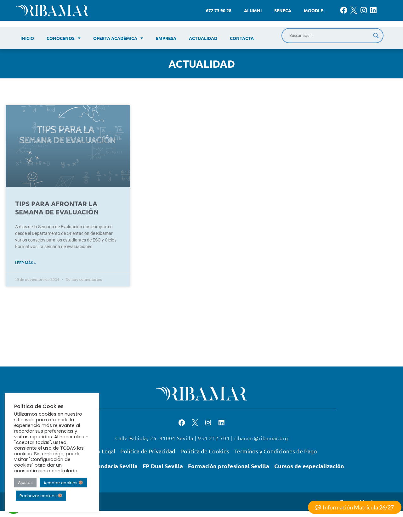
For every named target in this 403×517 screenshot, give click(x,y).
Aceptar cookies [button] (60, 483)
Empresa (166, 38)
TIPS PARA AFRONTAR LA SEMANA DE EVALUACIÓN (57, 207)
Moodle (313, 10)
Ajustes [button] (25, 483)
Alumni (253, 10)
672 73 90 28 (218, 10)
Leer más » (25, 263)
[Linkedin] (373, 10)
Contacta (242, 38)
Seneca (282, 10)
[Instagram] (363, 10)
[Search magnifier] (376, 35)
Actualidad (203, 38)
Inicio (27, 38)
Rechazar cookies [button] (39, 496)
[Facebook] (343, 10)
